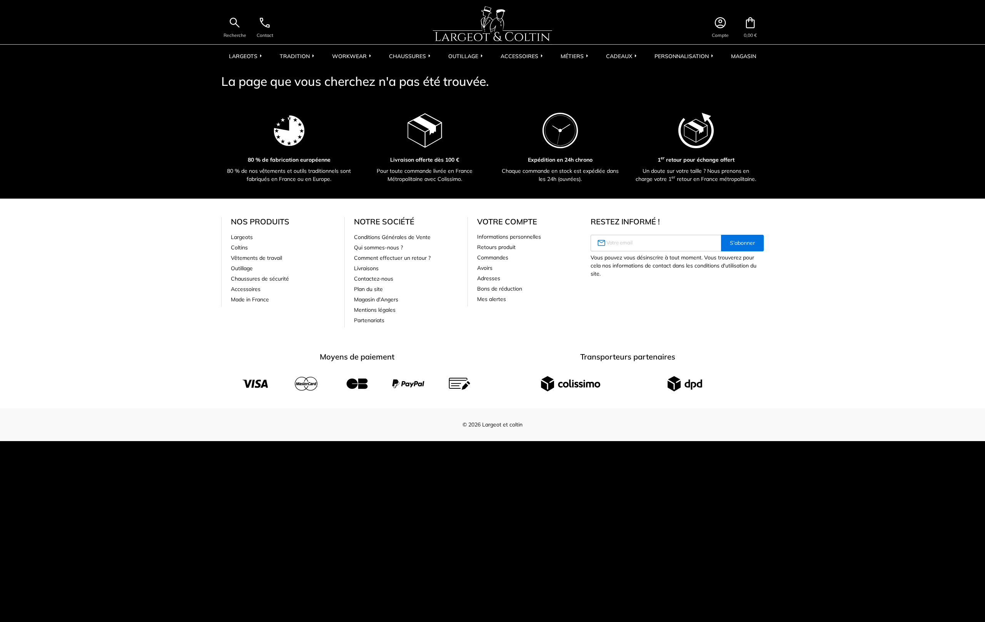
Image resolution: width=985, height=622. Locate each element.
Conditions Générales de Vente (392, 237)
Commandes (492, 257)
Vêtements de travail (256, 257)
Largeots (242, 237)
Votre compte (507, 221)
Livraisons (366, 268)
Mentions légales (375, 309)
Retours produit (496, 247)
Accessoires (245, 289)
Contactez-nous (373, 278)
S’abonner (742, 242)
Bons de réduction (499, 288)
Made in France (250, 299)
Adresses (488, 278)
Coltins (239, 247)
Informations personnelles (509, 236)
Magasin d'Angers (376, 299)
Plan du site (368, 289)
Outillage (242, 268)
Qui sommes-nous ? (378, 247)
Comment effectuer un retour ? (392, 257)
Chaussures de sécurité (260, 278)
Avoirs (484, 267)
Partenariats (369, 320)
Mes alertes (491, 299)
